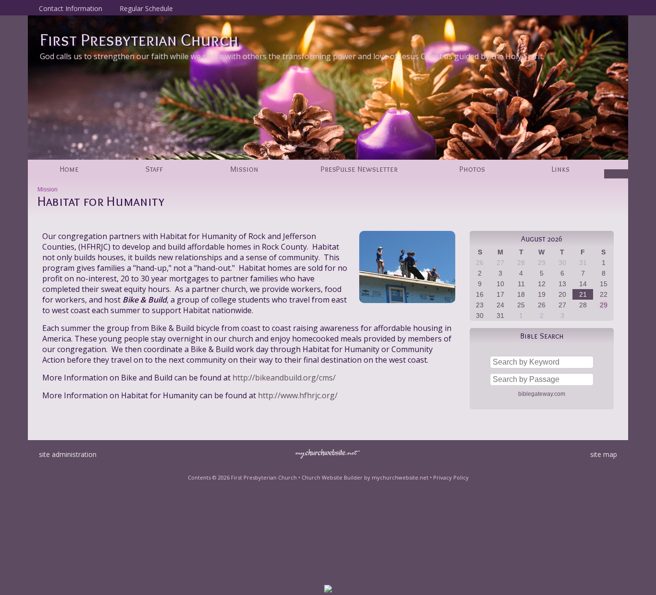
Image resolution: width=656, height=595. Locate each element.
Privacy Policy (451, 477)
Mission (47, 189)
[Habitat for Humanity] (407, 305)
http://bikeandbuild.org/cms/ (284, 377)
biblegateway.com (541, 394)
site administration (68, 454)
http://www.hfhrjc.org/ (298, 395)
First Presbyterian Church (139, 39)
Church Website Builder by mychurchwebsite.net (365, 477)
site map (603, 454)
